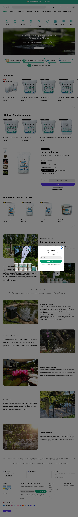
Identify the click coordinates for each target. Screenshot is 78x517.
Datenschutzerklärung (44, 265)
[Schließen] (62, 247)
